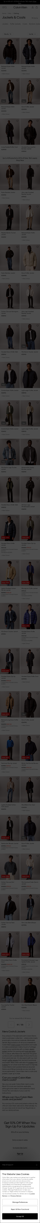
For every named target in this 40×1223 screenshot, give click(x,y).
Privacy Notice (16, 1196)
